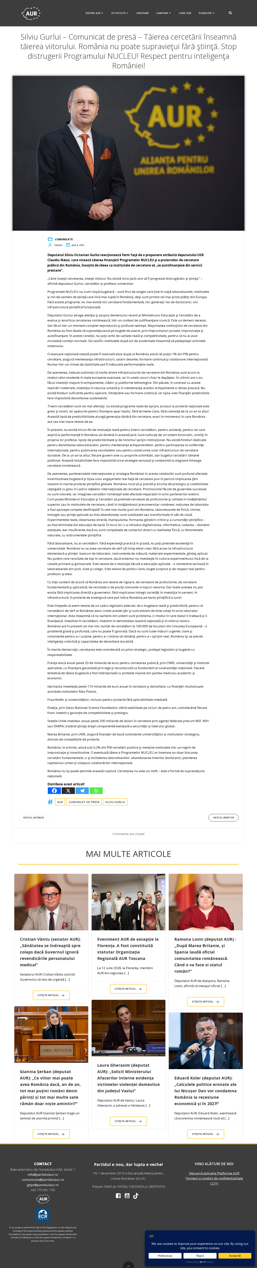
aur (60, 802)
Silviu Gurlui (115, 802)
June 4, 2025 (78, 245)
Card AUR (185, 13)
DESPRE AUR (93, 13)
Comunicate (64, 239)
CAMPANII (162, 13)
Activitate (118, 13)
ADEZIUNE (143, 13)
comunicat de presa (84, 802)
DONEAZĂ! (205, 13)
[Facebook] (54, 790)
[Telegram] (82, 790)
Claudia (58, 245)
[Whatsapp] (96, 790)
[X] (68, 790)
